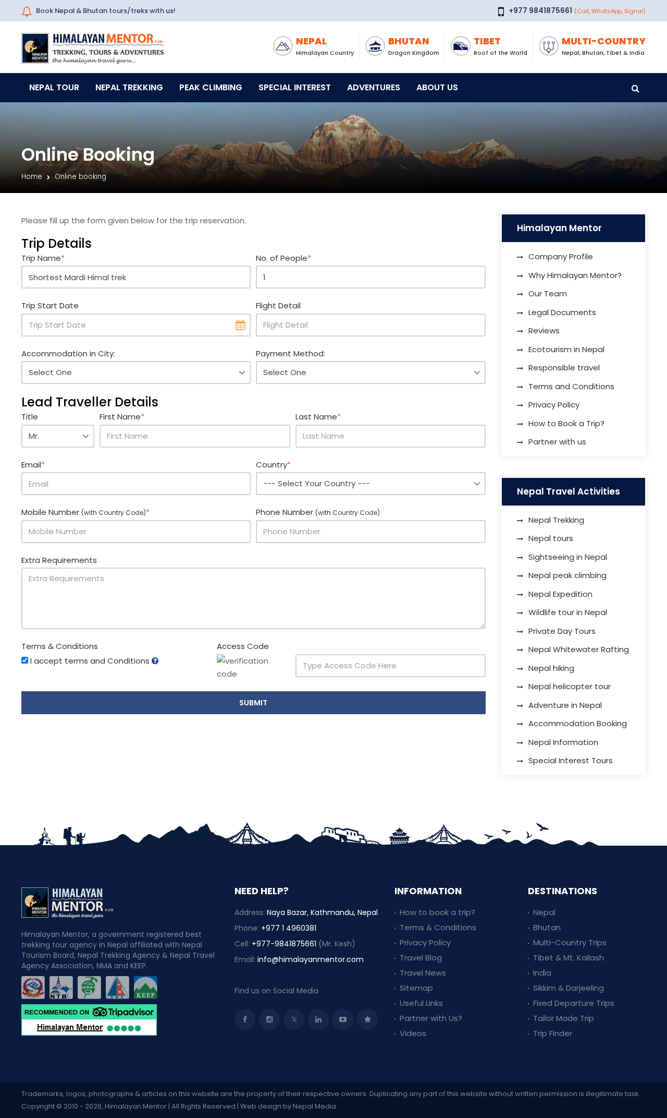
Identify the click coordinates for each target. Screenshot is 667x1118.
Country (273, 464)
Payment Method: (290, 353)
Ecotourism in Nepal (566, 349)
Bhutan (547, 927)
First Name (122, 416)
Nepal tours (550, 538)
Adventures (373, 87)
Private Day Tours (562, 631)
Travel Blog (421, 957)
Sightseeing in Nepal (567, 556)
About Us (437, 87)
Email (33, 464)
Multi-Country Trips (570, 942)
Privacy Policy (553, 404)
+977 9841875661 (540, 10)
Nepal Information (563, 742)
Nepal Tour (54, 87)
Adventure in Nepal (565, 705)
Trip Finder (552, 1033)
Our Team (547, 293)
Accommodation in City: (68, 353)
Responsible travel (564, 367)
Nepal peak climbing (567, 575)
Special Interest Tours (570, 760)
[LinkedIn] (318, 1019)
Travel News (423, 972)
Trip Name (43, 258)
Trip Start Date (50, 305)
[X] (293, 1019)
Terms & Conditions (59, 646)
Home (31, 177)
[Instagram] (269, 1019)
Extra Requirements (59, 560)
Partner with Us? (431, 1018)
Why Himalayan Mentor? (575, 275)
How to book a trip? (437, 912)
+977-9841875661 (284, 944)
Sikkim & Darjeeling (568, 987)
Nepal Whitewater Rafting (578, 649)
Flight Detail (278, 305)
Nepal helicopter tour (569, 686)
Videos (413, 1033)
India (542, 972)
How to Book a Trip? (566, 423)
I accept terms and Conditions (90, 660)
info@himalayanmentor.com (310, 959)
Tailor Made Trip (563, 1018)
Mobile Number (85, 512)
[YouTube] (342, 1019)
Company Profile (560, 256)
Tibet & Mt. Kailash (568, 957)
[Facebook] (244, 1019)
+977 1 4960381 (288, 928)
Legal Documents (562, 312)
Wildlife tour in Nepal (567, 612)
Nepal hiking (551, 668)
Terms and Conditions (571, 386)
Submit (253, 703)
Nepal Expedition (560, 593)
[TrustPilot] (367, 1019)
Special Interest (294, 87)
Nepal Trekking (129, 87)
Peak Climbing (210, 87)
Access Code (243, 646)
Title (29, 416)
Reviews (544, 330)
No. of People (283, 258)
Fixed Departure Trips (573, 1002)
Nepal (544, 912)
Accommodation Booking (577, 723)
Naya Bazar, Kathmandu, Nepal (322, 912)
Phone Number (318, 512)
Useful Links (421, 1002)
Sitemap (416, 987)
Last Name (318, 416)
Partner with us (557, 441)
